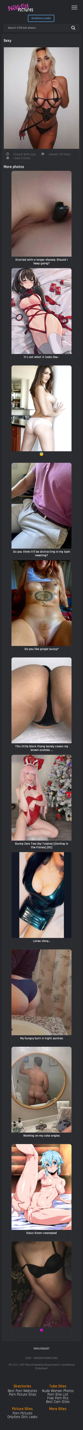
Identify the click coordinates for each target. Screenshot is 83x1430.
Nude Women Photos (58, 1390)
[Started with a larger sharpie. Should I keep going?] (41, 214)
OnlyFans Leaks (41, 18)
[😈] (41, 1284)
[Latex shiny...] (41, 895)
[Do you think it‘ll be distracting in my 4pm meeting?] (41, 506)
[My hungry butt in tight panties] (41, 992)
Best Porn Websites (22, 1390)
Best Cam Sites (58, 1401)
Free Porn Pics (57, 1398)
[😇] (41, 408)
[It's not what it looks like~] (41, 311)
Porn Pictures (22, 1413)
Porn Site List (57, 1394)
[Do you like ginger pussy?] (41, 603)
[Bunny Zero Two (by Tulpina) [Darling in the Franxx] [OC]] (41, 798)
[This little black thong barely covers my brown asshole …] (41, 700)
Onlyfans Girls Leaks (22, 1417)
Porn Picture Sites (22, 1394)
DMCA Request (41, 1348)
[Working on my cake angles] (41, 1090)
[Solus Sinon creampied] (41, 1187)
